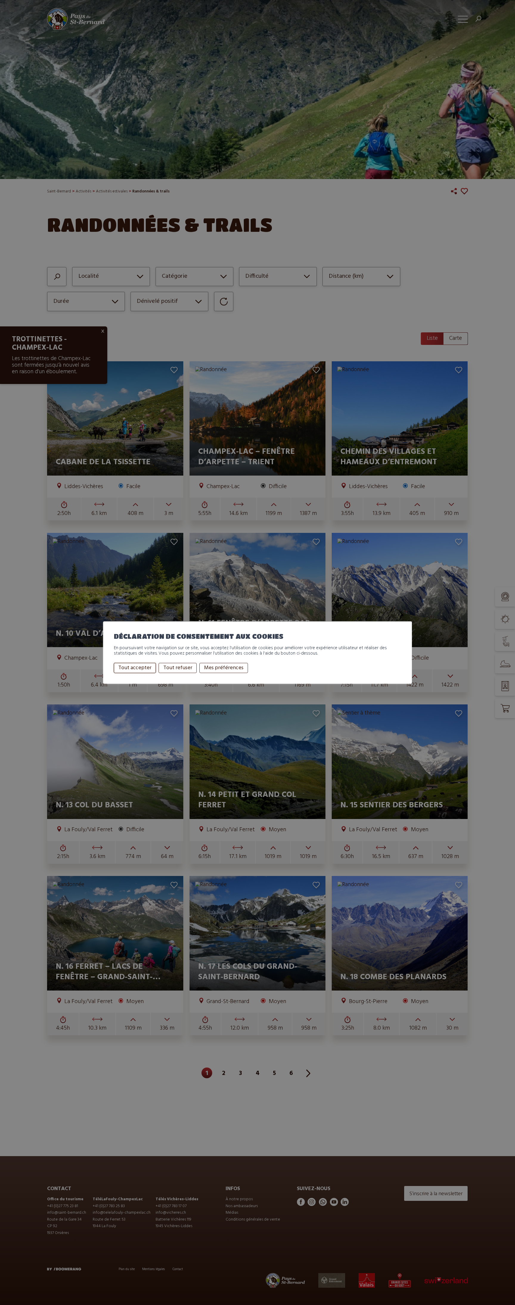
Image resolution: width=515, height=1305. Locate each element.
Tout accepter (134, 668)
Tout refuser (177, 668)
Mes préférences (223, 668)
